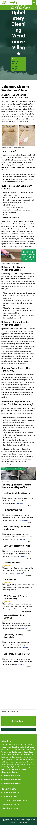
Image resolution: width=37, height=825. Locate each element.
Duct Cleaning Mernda (10, 808)
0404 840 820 (21, 7)
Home (14, 59)
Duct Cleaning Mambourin (11, 792)
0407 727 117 (6, 456)
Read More (20, 503)
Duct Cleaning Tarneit (10, 796)
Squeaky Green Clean (21, 820)
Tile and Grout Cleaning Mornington (15, 800)
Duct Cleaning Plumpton (11, 804)
